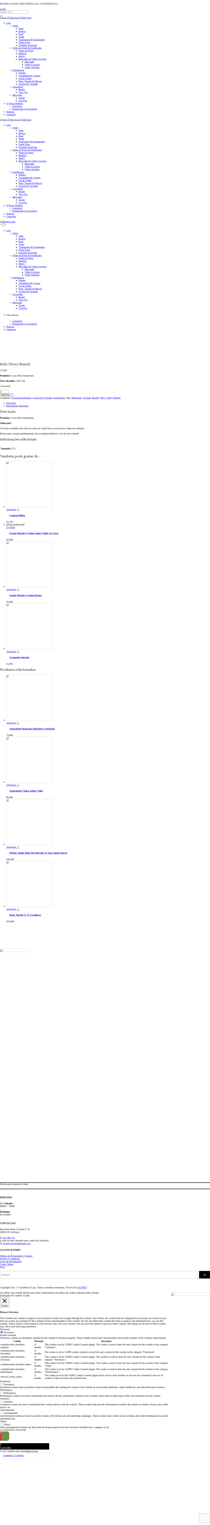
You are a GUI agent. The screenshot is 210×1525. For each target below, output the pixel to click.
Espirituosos (59, 398)
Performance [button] (6, 1390)
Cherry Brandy (113, 398)
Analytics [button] (4, 1398)
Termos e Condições (10, 1258)
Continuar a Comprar (13, 1455)
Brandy (95, 398)
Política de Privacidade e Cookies (16, 1256)
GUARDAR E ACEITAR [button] (13, 1430)
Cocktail (87, 398)
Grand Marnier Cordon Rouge (25, 595)
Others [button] (3, 1421)
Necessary (9, 1332)
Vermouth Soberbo (19, 657)
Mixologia (76, 398)
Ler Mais (10, 527)
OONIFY (82, 1287)
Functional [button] (5, 1381)
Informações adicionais (17, 406)
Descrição (11, 403)
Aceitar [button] (26, 1295)
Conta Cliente (6, 1264)
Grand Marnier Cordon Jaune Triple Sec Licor (34, 533)
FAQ (2, 1267)
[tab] (108, 403)
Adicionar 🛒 (7, 395)
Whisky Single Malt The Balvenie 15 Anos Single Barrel (38, 853)
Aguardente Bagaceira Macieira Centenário (32, 728)
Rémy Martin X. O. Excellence (25, 915)
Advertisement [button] (7, 1410)
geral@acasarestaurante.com (17, 1243)
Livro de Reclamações (11, 1261)
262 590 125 (9, 1237)
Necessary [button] (5, 1329)
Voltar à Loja (31, 1451)
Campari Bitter (17, 515)
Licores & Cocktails (42, 398)
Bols (102, 398)
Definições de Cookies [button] (11, 1295)
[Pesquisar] (204, 1275)
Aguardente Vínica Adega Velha (26, 791)
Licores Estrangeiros (21, 398)
